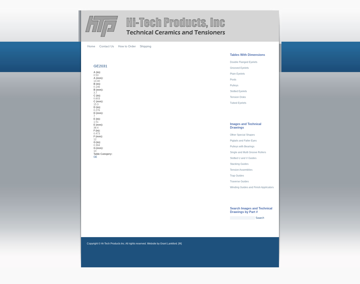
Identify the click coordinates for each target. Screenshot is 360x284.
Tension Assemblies (241, 169)
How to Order (127, 46)
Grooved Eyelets (239, 67)
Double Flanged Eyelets (243, 62)
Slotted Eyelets (238, 91)
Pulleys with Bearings (242, 146)
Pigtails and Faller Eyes (243, 140)
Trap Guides (237, 175)
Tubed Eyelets (238, 102)
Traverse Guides (239, 181)
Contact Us (106, 46)
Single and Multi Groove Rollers (248, 152)
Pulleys (234, 85)
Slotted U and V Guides (243, 158)
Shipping (145, 46)
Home (91, 46)
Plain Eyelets (237, 73)
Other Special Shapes (242, 134)
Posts (233, 79)
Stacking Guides (239, 164)
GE (95, 156)
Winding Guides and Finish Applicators (252, 187)
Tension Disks (238, 97)
